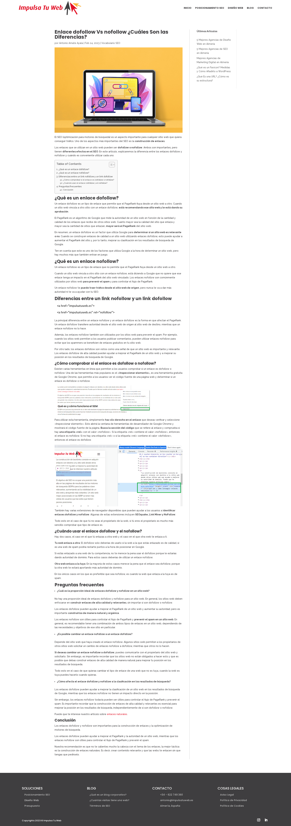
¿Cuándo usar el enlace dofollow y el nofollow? (85, 183)
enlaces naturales (117, 714)
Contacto (264, 8)
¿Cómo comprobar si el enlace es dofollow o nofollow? (88, 180)
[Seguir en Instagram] (259, 820)
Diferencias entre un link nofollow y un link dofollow (86, 176)
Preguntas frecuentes (70, 186)
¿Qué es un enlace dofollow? (74, 169)
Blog (250, 8)
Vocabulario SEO (110, 43)
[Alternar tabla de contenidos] (110, 165)
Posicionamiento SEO (209, 8)
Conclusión (68, 190)
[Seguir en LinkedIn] (266, 820)
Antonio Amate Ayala (71, 43)
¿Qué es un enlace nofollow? (74, 173)
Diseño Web (235, 8)
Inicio (187, 8)
